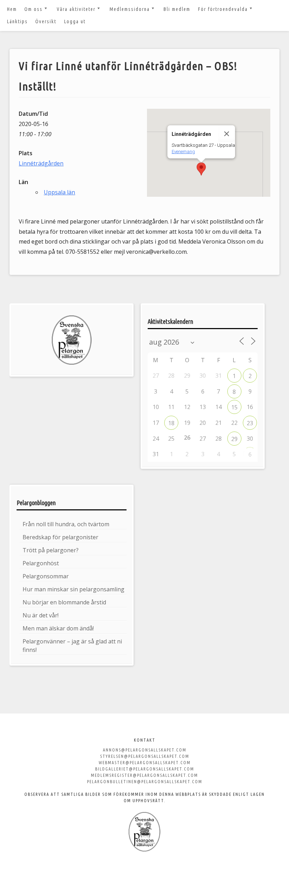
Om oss (33, 9)
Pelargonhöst (41, 563)
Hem (12, 9)
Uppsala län (59, 192)
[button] (201, 169)
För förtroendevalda (223, 9)
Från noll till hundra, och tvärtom (66, 524)
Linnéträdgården (41, 163)
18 (171, 423)
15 (234, 407)
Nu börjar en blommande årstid (64, 602)
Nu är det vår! (41, 615)
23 (250, 423)
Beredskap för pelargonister (60, 537)
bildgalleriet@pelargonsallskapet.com (144, 769)
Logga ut (75, 21)
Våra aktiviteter (76, 9)
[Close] (226, 133)
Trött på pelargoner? (51, 550)
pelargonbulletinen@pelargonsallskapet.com (144, 781)
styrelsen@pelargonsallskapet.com (144, 756)
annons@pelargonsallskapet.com (144, 750)
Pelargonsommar (46, 576)
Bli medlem (177, 9)
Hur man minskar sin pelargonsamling (73, 589)
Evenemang (183, 151)
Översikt (45, 21)
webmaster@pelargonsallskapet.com (145, 762)
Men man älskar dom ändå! (58, 628)
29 (234, 439)
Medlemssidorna (130, 9)
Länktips (17, 21)
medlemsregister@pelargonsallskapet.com (144, 775)
